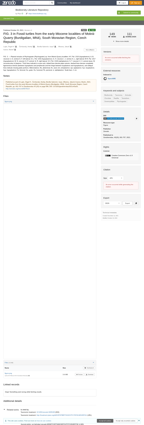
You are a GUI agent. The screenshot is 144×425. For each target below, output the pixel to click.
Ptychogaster (121, 101)
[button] (50, 101)
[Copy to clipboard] (136, 118)
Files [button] (9, 363)
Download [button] (90, 374)
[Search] (52, 3)
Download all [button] (89, 368)
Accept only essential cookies (125, 421)
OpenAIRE (112, 78)
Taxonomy (118, 95)
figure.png (8, 373)
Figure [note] (84, 30)
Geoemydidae (109, 101)
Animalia (128, 95)
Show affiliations (90, 50)
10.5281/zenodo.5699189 (46, 412)
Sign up (137, 3)
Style (105, 178)
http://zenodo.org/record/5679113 (18, 89)
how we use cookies (44, 421)
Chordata (107, 98)
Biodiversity (108, 95)
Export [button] (127, 203)
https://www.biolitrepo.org (37, 13)
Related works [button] (13, 410)
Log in (123, 3)
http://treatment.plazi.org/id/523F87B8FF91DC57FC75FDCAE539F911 (62, 415)
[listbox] (116, 178)
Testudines (125, 98)
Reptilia (116, 98)
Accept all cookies (105, 421)
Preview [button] (80, 374)
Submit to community (130, 12)
